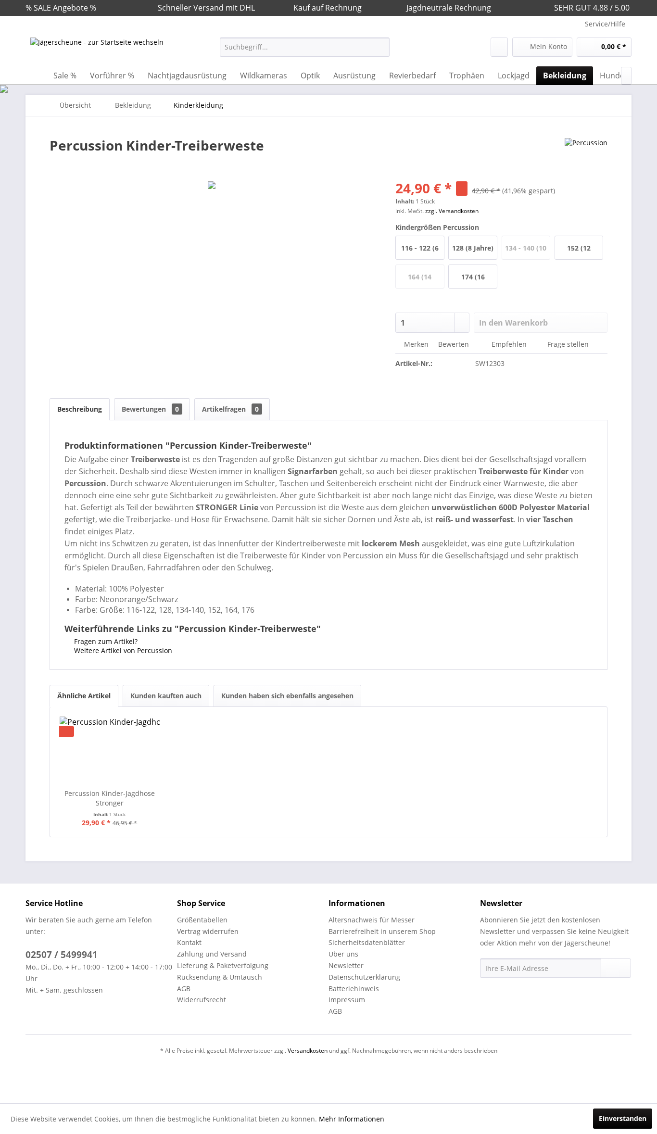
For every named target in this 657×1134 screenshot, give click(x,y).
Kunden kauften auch (166, 695)
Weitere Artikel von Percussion (122, 650)
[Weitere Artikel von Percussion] (586, 155)
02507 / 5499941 (61, 954)
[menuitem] (305, 47)
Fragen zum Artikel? (105, 641)
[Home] (35, 75)
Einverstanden (622, 1118)
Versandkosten (308, 1050)
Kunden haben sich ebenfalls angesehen (287, 695)
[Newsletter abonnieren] (616, 968)
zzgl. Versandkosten (452, 211)
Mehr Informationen (351, 1118)
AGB (183, 988)
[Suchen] (381, 47)
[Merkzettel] (499, 47)
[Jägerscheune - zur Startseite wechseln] (97, 50)
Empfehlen (509, 344)
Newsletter (346, 965)
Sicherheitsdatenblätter (366, 942)
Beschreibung (79, 409)
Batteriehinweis (353, 988)
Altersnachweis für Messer (371, 919)
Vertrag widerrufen (208, 931)
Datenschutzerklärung (364, 977)
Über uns (343, 953)
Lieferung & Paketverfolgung (222, 965)
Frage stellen (568, 344)
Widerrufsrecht (201, 999)
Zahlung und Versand (212, 953)
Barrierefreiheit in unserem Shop (382, 931)
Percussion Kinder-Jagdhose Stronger (109, 798)
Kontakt (189, 942)
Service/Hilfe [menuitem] (605, 23)
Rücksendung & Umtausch (219, 977)
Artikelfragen (230, 409)
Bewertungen (150, 409)
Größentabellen (202, 919)
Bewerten (453, 344)
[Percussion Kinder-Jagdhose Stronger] (110, 750)
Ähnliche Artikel (84, 695)
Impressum (346, 999)
